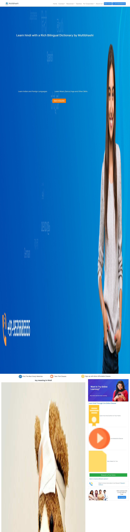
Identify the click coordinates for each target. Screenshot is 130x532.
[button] (62, 3)
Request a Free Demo (108, 475)
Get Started (122, 497)
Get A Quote (59, 101)
